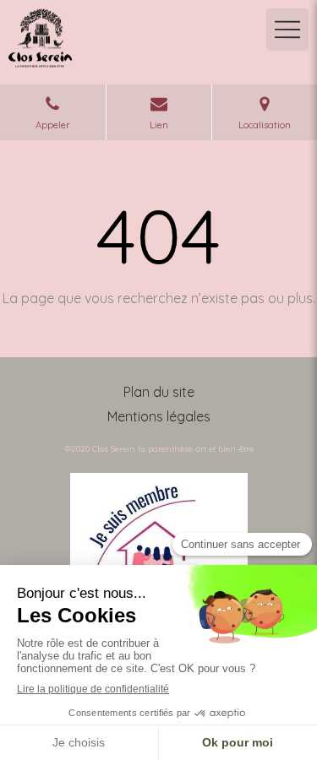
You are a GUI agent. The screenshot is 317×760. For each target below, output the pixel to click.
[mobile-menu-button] (287, 29)
